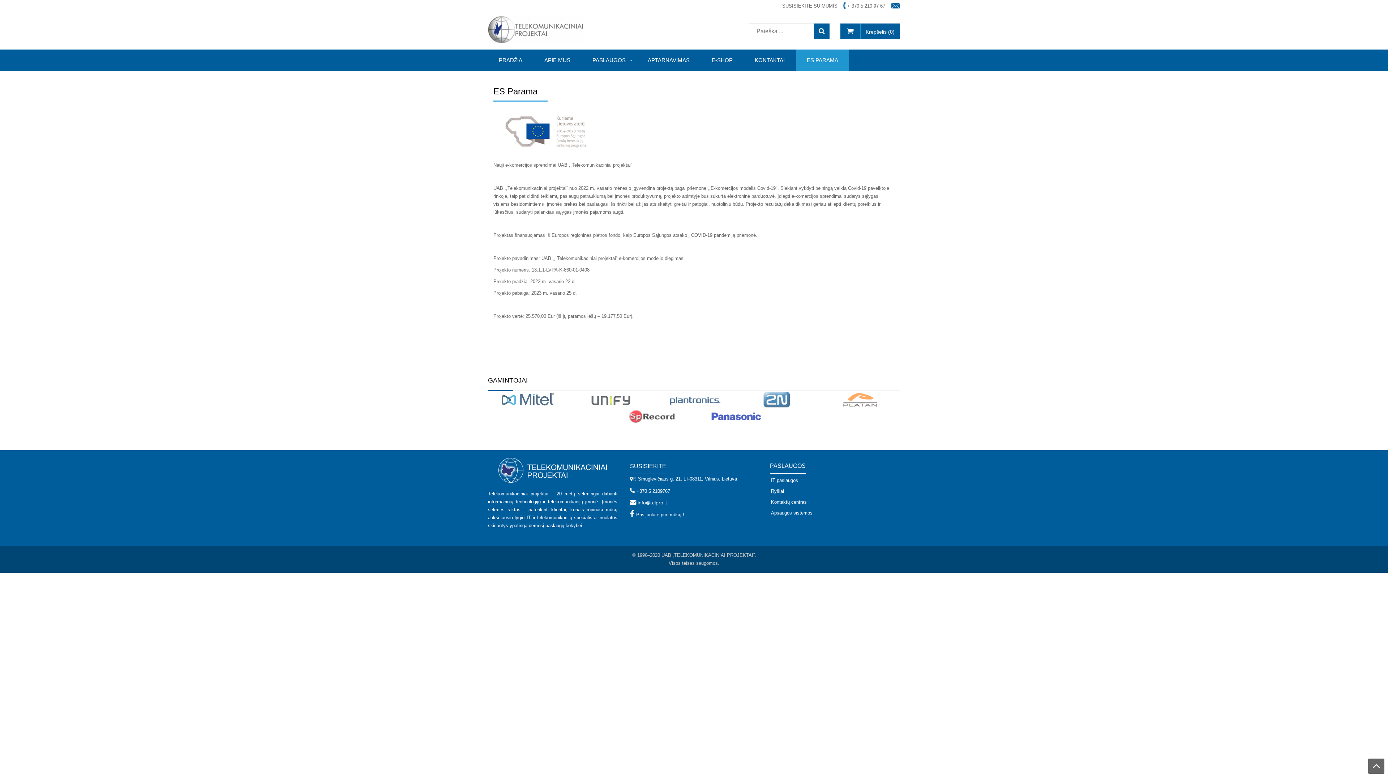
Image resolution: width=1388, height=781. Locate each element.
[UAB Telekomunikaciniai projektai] (535, 29)
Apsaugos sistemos (792, 513)
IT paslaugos (784, 480)
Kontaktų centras (789, 502)
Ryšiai (777, 491)
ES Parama (515, 91)
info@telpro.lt (652, 502)
